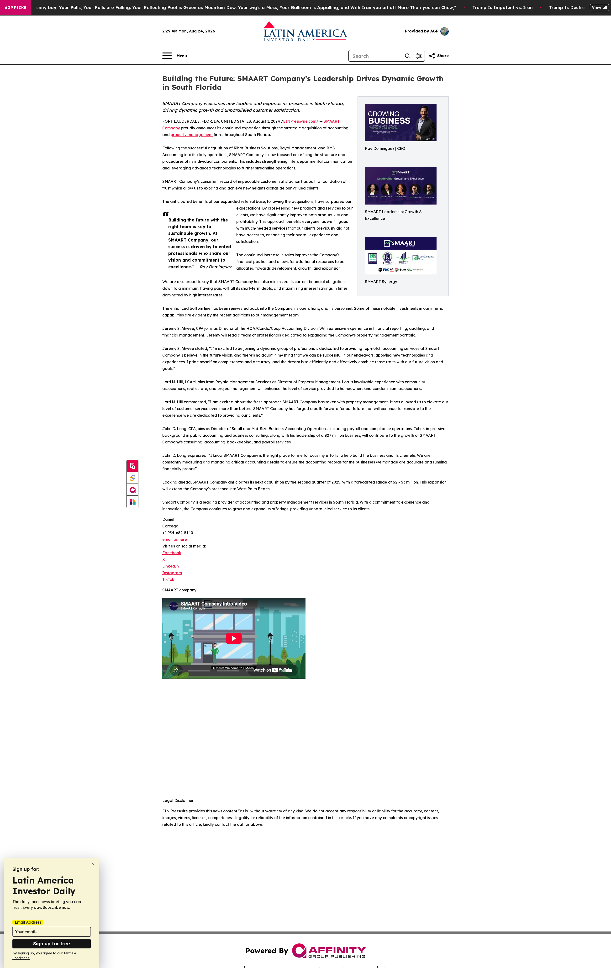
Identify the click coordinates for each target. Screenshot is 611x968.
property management (192, 134)
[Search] (407, 55)
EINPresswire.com (299, 121)
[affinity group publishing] (132, 490)
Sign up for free (51, 944)
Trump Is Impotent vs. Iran (502, 7)
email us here (174, 539)
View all (599, 7)
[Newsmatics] (132, 502)
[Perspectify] (132, 478)
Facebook (171, 552)
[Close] (93, 864)
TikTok (168, 579)
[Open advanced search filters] (419, 55)
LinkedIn (170, 566)
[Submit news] (132, 466)
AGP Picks (15, 7)
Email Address (28, 922)
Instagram (172, 572)
